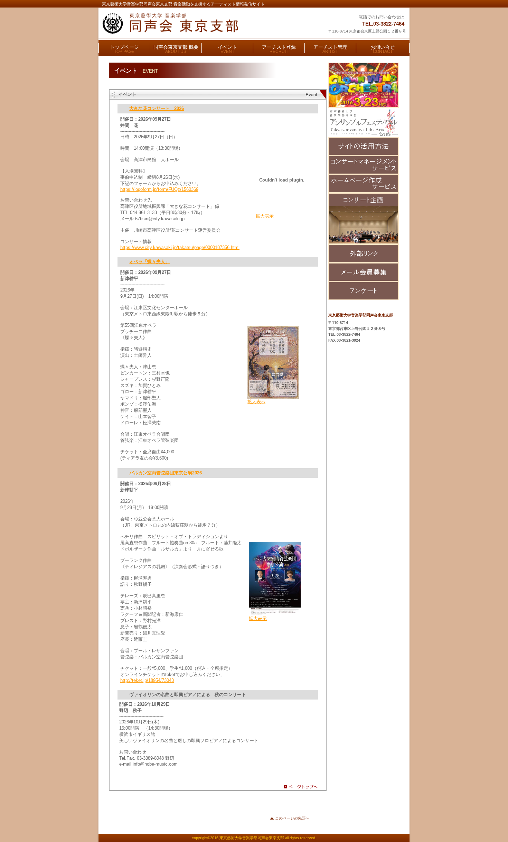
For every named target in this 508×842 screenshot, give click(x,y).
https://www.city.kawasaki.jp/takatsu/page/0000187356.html (179, 247)
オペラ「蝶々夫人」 (149, 261)
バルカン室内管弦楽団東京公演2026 (165, 472)
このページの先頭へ (292, 818)
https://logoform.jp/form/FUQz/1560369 (159, 189)
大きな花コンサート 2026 (156, 108)
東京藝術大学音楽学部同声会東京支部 (187, 23)
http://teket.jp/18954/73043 (147, 680)
